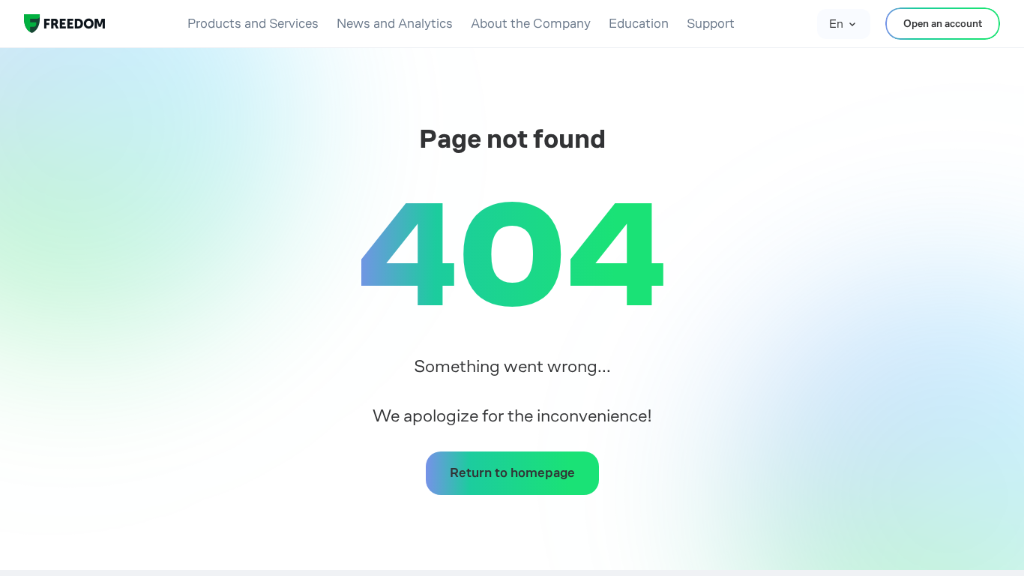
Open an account (942, 23)
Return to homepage (512, 472)
